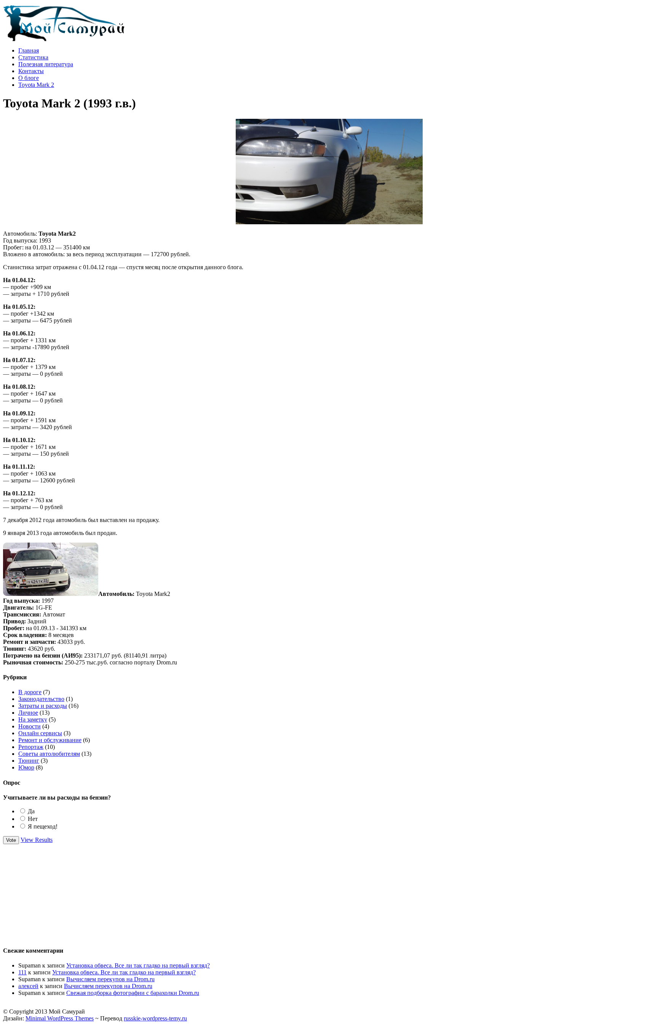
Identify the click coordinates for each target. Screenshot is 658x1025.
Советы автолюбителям (49, 753)
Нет (33, 819)
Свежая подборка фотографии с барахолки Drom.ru (132, 993)
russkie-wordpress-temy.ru (155, 1018)
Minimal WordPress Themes (60, 1018)
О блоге (28, 78)
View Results (37, 840)
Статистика (33, 57)
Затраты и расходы (42, 705)
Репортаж (30, 747)
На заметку (32, 719)
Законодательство (41, 699)
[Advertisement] (329, 891)
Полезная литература (45, 64)
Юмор (26, 767)
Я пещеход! (42, 826)
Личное (28, 712)
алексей (28, 986)
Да (31, 811)
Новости (29, 726)
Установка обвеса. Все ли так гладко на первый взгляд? (138, 965)
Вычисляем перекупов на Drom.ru (110, 979)
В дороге (30, 692)
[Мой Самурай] (64, 39)
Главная (28, 50)
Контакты (31, 71)
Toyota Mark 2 (36, 84)
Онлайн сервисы (40, 733)
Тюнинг (28, 760)
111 (22, 972)
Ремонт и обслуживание (49, 740)
